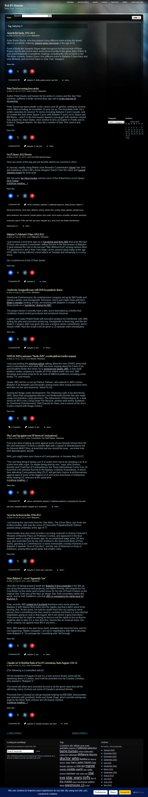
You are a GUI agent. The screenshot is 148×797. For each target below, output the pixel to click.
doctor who (49, 210)
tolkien (75, 782)
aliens (29, 501)
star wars (36, 221)
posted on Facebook (36, 604)
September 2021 (110, 766)
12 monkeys (64, 746)
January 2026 (109, 750)
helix (94, 762)
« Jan (127, 138)
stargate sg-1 (46, 221)
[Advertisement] (125, 67)
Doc (10, 36)
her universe (24, 215)
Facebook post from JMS (55, 242)
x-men (87, 785)
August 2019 (109, 776)
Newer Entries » (80, 733)
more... (67, 80)
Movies (33, 359)
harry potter (77, 762)
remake (15, 302)
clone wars (26, 210)
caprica (81, 751)
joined (72, 167)
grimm (68, 763)
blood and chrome (14, 210)
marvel (90, 766)
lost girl (81, 766)
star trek (54, 80)
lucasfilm (66, 215)
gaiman (69, 210)
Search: (18, 15)
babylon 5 (31, 80)
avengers (36, 205)
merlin (63, 769)
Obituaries (36, 36)
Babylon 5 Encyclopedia (58, 586)
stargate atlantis (21, 507)
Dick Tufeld (12, 181)
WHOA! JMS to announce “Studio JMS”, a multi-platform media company (41, 356)
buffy (38, 80)
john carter (47, 215)
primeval (63, 773)
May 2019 (108, 785)
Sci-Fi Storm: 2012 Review (19, 154)
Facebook (115, 2)
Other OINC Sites (137, 2)
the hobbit (65, 221)
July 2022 (107, 763)
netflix (89, 770)
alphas (77, 745)
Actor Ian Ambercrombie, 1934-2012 (24, 514)
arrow (29, 205)
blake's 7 (79, 205)
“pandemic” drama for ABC (37, 305)
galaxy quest (45, 80)
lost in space (57, 215)
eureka (57, 210)
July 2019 (107, 779)
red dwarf (74, 215)
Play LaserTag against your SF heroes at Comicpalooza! (32, 435)
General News (45, 157)
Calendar (70, 2)
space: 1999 (20, 221)
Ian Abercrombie (29, 178)
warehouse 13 (12, 226)
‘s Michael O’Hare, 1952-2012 (25, 234)
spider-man (84, 773)
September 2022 (110, 760)
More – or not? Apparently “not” (26, 578)
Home (9, 18)
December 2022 (110, 757)
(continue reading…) (17, 183)
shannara (10, 221)
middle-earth (75, 769)
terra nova (56, 221)
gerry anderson (13, 215)
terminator (43, 507)
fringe (63, 210)
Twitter (125, 2)
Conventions (36, 438)
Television (42, 91)
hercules (82, 501)
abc (71, 745)
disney (41, 210)
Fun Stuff (35, 157)
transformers (74, 221)
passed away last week (47, 43)
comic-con (64, 755)
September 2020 (110, 772)
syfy (86, 777)
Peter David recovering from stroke (23, 88)
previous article (36, 363)
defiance (34, 210)
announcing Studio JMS (56, 369)
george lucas (78, 210)
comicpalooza (72, 501)
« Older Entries (14, 733)
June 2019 (108, 782)
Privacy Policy (83, 2)
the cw (93, 778)
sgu (77, 773)
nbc (85, 770)
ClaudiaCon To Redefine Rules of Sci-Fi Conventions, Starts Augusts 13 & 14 (42, 662)
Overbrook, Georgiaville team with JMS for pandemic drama (34, 289)
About (95, 2)
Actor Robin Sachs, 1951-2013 (21, 33)
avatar (87, 745)
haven (87, 762)
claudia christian (42, 724)
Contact (104, 2)
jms (37, 348)
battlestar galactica (56, 205)
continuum (72, 755)
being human (70, 205)
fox (89, 759)
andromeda (37, 501)
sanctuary (82, 215)
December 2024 (110, 753)
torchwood (82, 782)
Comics (34, 91)
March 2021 (108, 769)
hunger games (36, 215)
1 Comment (15, 427)
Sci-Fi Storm (14, 5)
